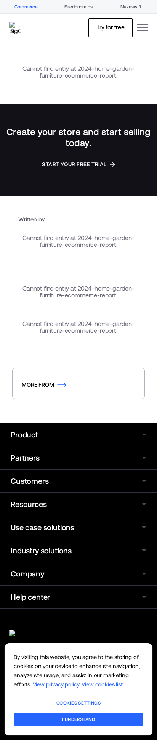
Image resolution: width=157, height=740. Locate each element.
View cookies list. (102, 684)
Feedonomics (78, 7)
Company (27, 573)
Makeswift (131, 7)
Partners (25, 457)
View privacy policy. (56, 684)
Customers (30, 481)
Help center (30, 597)
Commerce (26, 7)
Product (24, 434)
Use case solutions (42, 527)
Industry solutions (41, 550)
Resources (29, 504)
